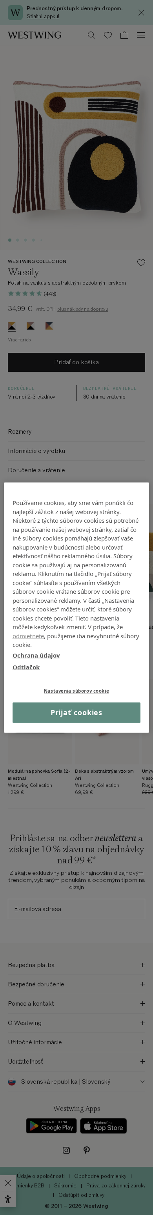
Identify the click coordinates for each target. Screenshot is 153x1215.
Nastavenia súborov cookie (76, 690)
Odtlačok (26, 667)
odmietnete (28, 635)
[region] (76, 608)
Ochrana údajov (36, 655)
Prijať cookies (77, 712)
